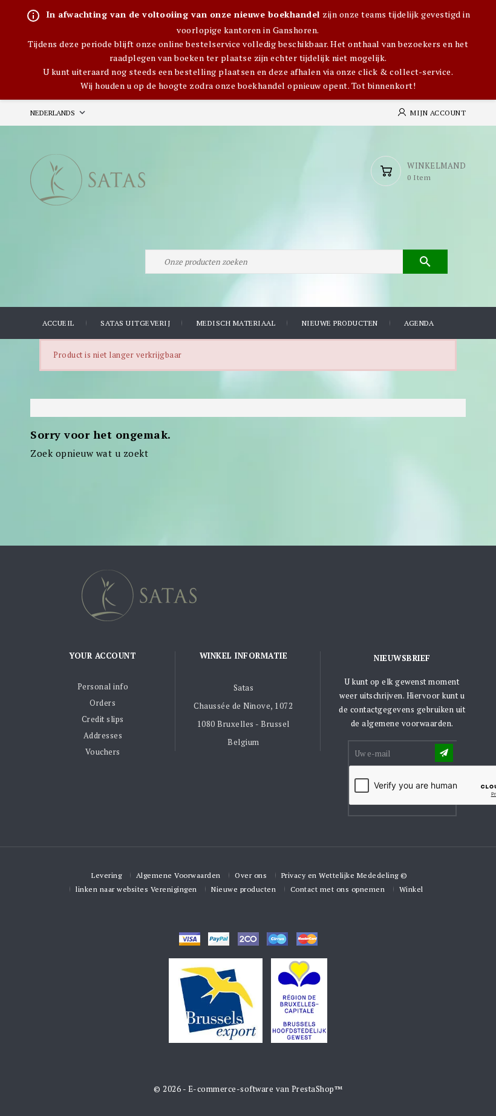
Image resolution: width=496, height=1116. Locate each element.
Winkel (411, 889)
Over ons (251, 875)
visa (189, 939)
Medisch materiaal (236, 322)
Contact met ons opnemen (337, 889)
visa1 (307, 939)
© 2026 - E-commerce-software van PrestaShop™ (248, 1088)
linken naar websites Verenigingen (136, 889)
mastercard (277, 939)
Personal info (103, 686)
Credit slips (103, 719)
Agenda (419, 322)
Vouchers (102, 751)
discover (218, 939)
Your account (102, 655)
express (248, 939)
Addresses (103, 735)
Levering (106, 875)
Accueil (58, 322)
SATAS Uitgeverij (135, 322)
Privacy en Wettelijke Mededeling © (344, 875)
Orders (103, 702)
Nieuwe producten (340, 322)
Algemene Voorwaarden (178, 875)
